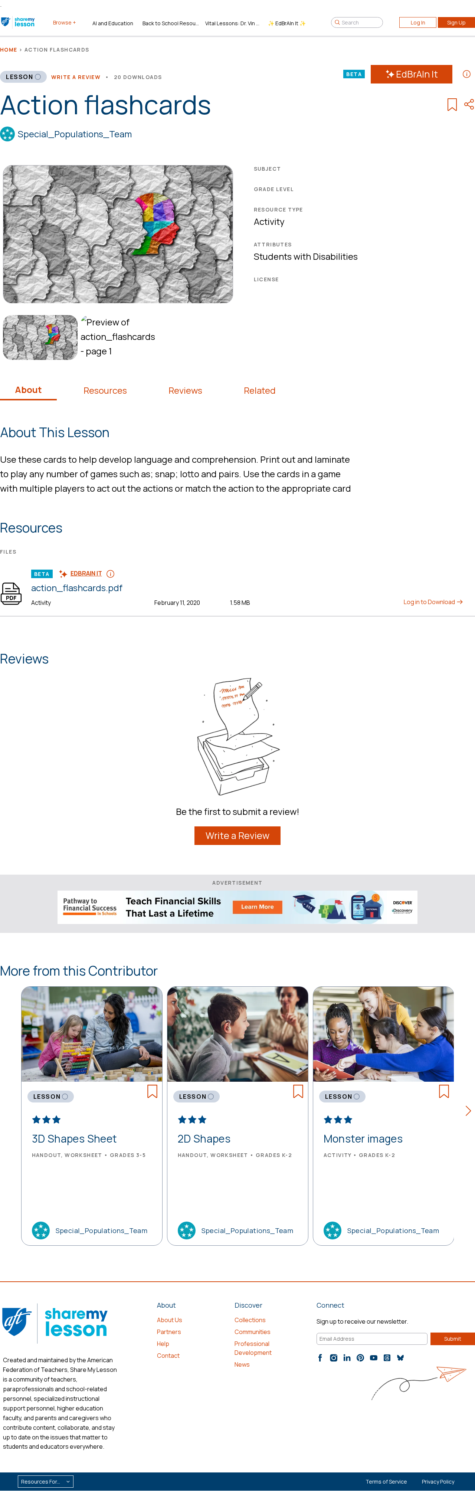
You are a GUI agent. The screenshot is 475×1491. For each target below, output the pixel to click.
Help (163, 1344)
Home (8, 49)
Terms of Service (386, 1481)
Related (260, 390)
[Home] (18, 22)
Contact (168, 1355)
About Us (169, 1320)
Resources (105, 390)
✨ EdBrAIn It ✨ (287, 23)
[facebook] (320, 1357)
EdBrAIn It (417, 74)
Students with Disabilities (306, 256)
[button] (470, 1112)
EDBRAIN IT (86, 573)
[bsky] (400, 1357)
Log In (418, 22)
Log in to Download (430, 602)
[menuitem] (39, 337)
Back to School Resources (170, 23)
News (242, 1364)
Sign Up (456, 22)
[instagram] (333, 1357)
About (28, 390)
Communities (253, 1332)
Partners (169, 1332)
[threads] (387, 1357)
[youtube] (373, 1357)
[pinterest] (360, 1357)
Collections (250, 1320)
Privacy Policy (438, 1481)
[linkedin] (347, 1357)
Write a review (76, 77)
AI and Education (112, 23)
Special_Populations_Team (75, 134)
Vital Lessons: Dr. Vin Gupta (233, 23)
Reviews (185, 390)
